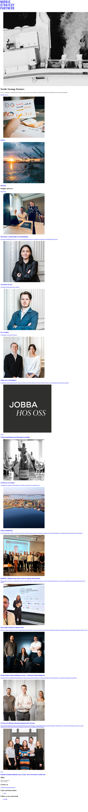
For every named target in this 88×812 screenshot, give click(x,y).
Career (4, 793)
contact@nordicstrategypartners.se (8, 787)
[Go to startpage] (7, 9)
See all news (3, 191)
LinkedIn (5, 799)
